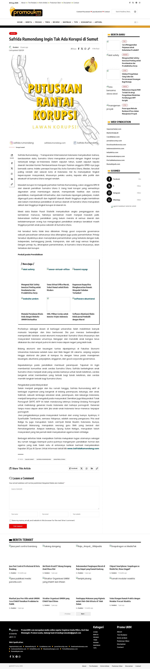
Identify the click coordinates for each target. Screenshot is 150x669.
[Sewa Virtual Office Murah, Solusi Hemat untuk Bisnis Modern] (58, 275)
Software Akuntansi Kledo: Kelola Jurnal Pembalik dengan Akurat (83, 317)
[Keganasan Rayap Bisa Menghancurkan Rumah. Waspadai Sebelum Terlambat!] (84, 275)
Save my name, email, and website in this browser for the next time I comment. (43, 520)
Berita (125, 86)
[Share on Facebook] (78, 48)
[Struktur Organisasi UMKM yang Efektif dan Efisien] (58, 586)
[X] (133, 2)
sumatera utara (59, 459)
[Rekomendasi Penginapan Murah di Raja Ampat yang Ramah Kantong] (91, 554)
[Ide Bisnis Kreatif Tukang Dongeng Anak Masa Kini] (58, 554)
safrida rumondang (44, 459)
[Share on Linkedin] (11, 179)
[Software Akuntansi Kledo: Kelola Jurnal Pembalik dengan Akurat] (84, 304)
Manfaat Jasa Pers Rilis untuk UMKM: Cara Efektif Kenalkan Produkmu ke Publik (24, 601)
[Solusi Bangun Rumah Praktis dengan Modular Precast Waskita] (125, 586)
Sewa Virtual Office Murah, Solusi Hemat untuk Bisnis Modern (58, 287)
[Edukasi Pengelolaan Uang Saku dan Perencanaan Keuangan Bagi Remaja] (113, 74)
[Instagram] (124, 193)
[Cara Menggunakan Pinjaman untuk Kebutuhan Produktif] (113, 45)
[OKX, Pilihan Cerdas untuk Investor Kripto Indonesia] (58, 304)
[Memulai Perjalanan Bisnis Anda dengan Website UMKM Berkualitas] (33, 304)
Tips (124, 41)
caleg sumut (29, 459)
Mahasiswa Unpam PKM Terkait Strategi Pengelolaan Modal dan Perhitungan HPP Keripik (131, 95)
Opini (125, 70)
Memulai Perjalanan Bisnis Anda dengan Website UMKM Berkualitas (32, 317)
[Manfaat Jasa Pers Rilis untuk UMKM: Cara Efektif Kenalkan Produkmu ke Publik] (24, 586)
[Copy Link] (88, 48)
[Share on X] (82, 48)
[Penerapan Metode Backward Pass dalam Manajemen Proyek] (113, 109)
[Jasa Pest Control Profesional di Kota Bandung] (24, 554)
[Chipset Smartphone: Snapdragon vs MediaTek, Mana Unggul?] (125, 554)
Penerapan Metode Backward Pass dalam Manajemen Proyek (130, 111)
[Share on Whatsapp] (85, 48)
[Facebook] (130, 2)
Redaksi (16, 47)
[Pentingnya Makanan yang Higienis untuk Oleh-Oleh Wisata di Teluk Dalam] (91, 586)
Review (13, 33)
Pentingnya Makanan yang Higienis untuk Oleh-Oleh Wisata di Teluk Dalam (90, 601)
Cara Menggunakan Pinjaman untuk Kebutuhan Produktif (130, 47)
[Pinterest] (136, 2)
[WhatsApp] (139, 2)
